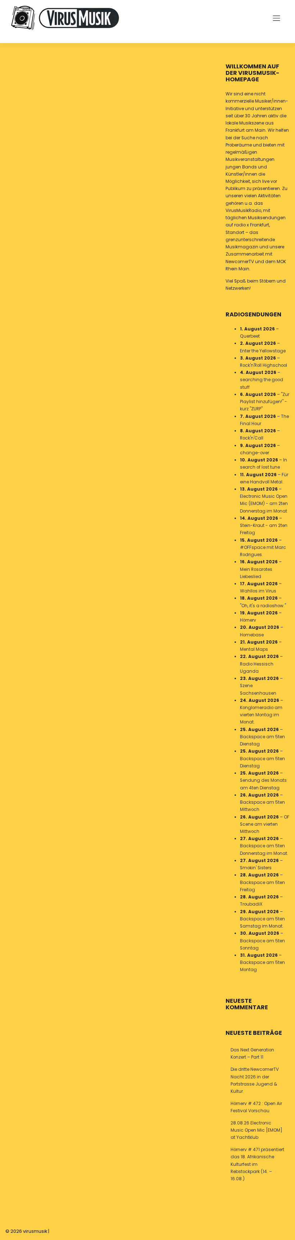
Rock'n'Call (251, 438)
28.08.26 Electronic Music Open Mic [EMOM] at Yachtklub (256, 1130)
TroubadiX (251, 904)
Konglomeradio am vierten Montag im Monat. (261, 715)
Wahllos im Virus (258, 591)
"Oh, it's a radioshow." (263, 606)
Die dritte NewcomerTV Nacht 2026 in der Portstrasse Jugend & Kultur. (255, 1080)
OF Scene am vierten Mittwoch (264, 824)
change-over (254, 453)
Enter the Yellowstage (263, 351)
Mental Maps (254, 649)
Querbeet (250, 336)
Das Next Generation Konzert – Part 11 (252, 1053)
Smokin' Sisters (256, 868)
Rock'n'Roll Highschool (263, 365)
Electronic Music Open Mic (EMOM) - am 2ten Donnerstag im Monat (264, 503)
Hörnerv (248, 620)
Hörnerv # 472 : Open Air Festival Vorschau (256, 1107)
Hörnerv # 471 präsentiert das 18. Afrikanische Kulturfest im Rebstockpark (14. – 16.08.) (257, 1164)
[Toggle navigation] (276, 18)
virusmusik (35, 1231)
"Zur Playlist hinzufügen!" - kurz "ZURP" (264, 402)
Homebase (252, 635)
